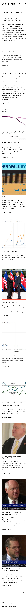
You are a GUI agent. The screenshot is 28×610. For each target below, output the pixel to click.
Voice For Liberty (11, 3)
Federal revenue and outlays (10, 251)
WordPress (12, 606)
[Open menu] (25, 4)
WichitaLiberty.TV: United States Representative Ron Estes (11, 513)
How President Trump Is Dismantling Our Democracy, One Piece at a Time (14, 19)
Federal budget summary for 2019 (12, 405)
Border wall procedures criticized (11, 197)
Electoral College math (8, 355)
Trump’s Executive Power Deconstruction (14, 73)
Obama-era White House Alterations (12, 52)
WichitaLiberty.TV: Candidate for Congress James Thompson (11, 569)
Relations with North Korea (10, 302)
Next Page (22, 592)
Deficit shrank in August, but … (11, 142)
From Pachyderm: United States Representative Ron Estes (11, 457)
